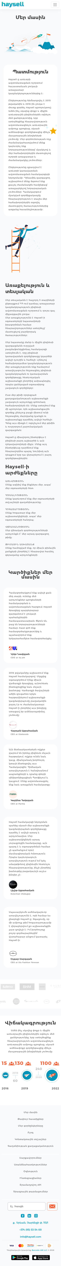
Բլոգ (30, 1132)
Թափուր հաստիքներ (31, 1119)
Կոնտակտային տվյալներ (30, 1139)
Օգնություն (31, 1171)
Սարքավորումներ (30, 1158)
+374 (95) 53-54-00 (31, 1229)
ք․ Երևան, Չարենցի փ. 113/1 (30, 1222)
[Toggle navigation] (55, 5)
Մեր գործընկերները (30, 1126)
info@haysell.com (30, 1236)
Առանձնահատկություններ (30, 1164)
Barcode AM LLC (39, 1250)
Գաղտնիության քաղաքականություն (30, 1146)
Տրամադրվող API (30, 1185)
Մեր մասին (30, 1112)
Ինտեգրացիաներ (30, 1178)
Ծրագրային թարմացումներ (30, 1191)
